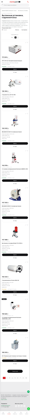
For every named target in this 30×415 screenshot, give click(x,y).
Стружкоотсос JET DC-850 (9, 94)
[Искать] (2, 4)
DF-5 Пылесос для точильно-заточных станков (14, 356)
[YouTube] (24, 406)
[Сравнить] (25, 42)
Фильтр (17, 29)
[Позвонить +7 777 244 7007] (28, 1)
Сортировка (24, 29)
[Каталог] (2, 1)
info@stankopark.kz (5, 405)
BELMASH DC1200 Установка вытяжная (12, 131)
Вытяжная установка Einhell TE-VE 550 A (12, 243)
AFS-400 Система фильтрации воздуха (12, 60)
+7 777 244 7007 (5, 406)
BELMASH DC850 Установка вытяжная (11, 206)
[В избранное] (27, 42)
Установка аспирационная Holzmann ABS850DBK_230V (11, 318)
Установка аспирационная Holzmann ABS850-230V (15, 169)
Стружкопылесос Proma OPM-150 (10, 280)
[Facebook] (16, 406)
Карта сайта (4, 399)
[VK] (19, 406)
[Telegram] (22, 406)
